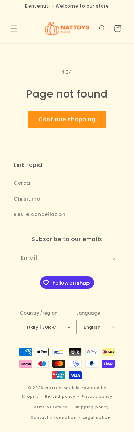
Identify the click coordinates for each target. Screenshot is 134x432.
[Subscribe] (112, 258)
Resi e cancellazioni (40, 214)
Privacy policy (97, 396)
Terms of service (50, 407)
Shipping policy (92, 407)
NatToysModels (62, 387)
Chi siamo (27, 198)
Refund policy (60, 396)
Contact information (53, 417)
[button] (13, 28)
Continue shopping (67, 119)
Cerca (22, 183)
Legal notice (96, 417)
